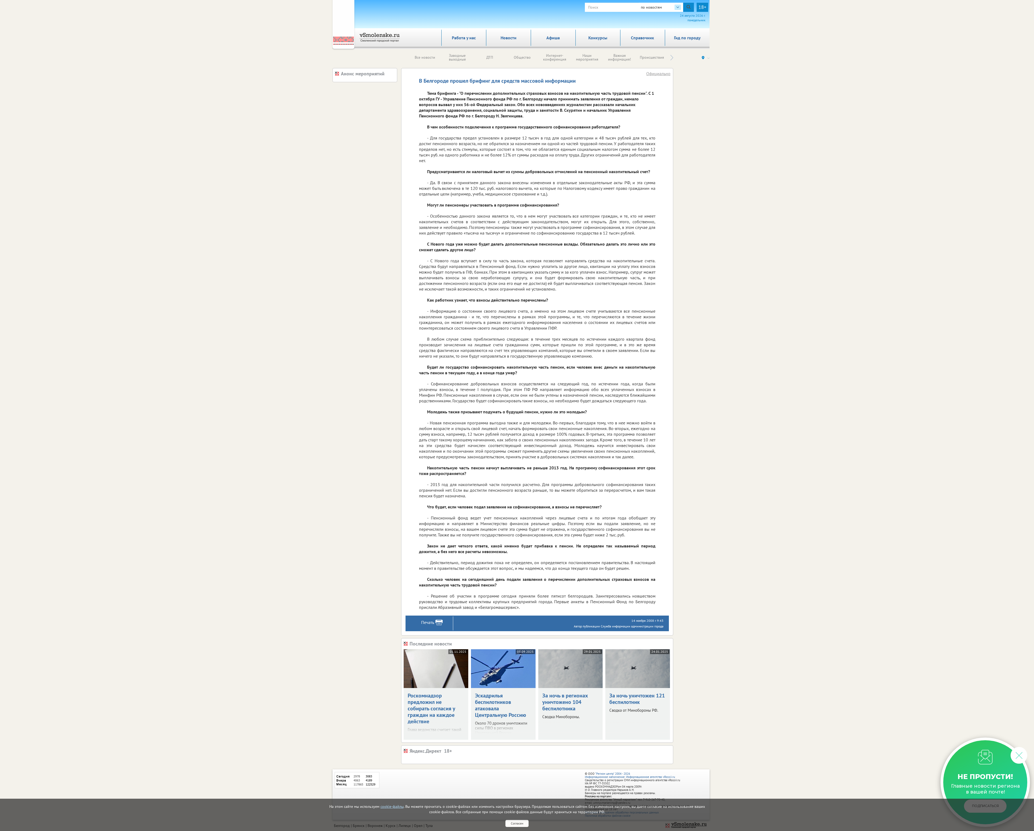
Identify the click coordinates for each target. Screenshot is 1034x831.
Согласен (517, 823)
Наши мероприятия (587, 57)
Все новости (425, 57)
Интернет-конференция (554, 57)
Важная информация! (619, 57)
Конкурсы (597, 37)
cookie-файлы (392, 806)
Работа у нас (464, 37)
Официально (658, 73)
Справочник (642, 37)
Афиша (553, 37)
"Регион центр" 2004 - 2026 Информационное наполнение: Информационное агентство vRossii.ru (630, 775)
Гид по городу (687, 37)
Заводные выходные (457, 57)
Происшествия (652, 57)
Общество (522, 57)
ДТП (489, 57)
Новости (508, 37)
